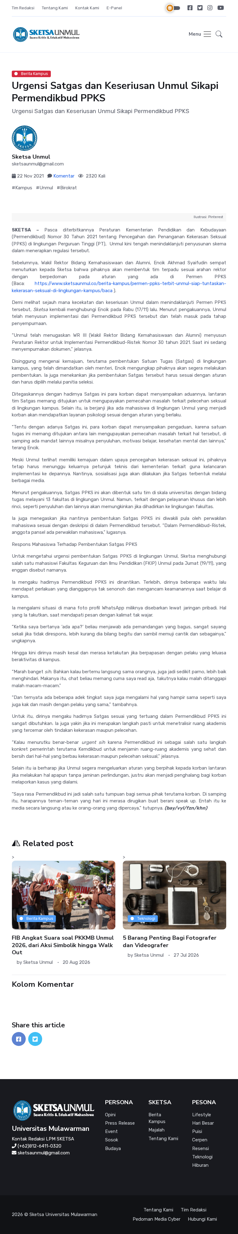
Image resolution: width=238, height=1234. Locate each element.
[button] (219, 34)
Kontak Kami (87, 8)
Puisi (197, 1131)
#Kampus (22, 188)
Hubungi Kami (202, 1219)
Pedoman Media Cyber (156, 1219)
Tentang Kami (55, 8)
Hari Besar (203, 1123)
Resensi (200, 1148)
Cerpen (199, 1140)
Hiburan (200, 1165)
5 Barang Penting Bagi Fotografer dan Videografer (169, 941)
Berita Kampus (34, 73)
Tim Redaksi (23, 8)
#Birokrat (67, 188)
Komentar (63, 176)
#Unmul (44, 188)
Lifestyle (201, 1115)
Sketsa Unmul (31, 156)
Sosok (111, 1140)
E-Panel (114, 8)
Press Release (120, 1123)
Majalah (156, 1130)
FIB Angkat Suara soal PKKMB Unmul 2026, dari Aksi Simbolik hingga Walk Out (63, 945)
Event (111, 1131)
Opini (110, 1115)
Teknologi (145, 918)
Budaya (113, 1148)
